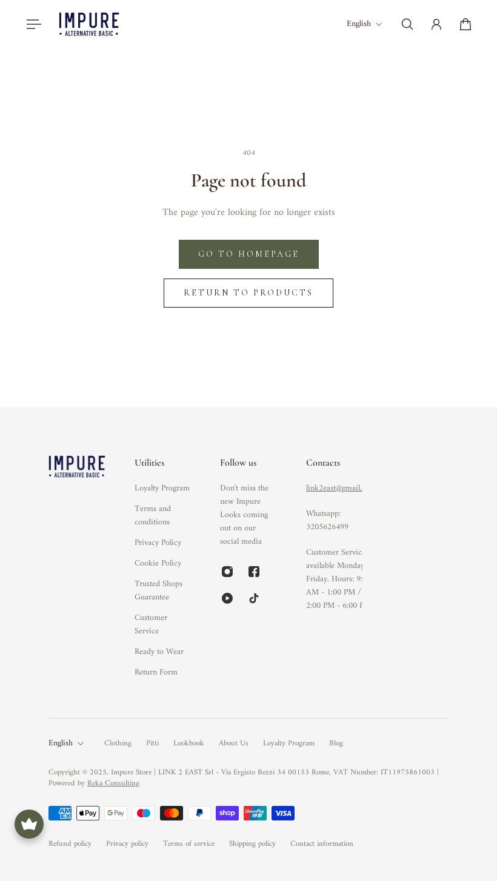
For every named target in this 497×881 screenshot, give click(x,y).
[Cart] (465, 24)
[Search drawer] (407, 24)
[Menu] (31, 24)
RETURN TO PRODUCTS (248, 293)
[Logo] (89, 24)
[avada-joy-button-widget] (29, 824)
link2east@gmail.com (341, 488)
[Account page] (436, 24)
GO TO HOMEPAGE (248, 254)
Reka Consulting (113, 783)
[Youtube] (227, 598)
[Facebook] (254, 571)
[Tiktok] (254, 598)
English (60, 743)
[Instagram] (227, 571)
